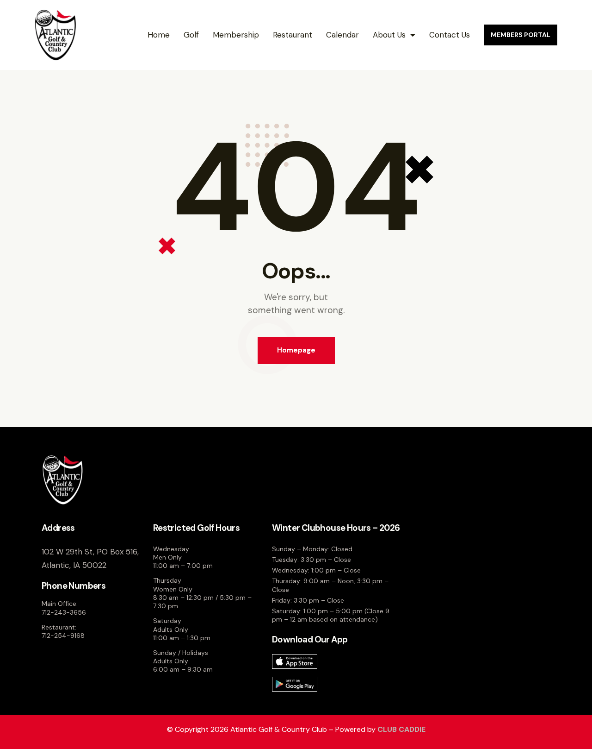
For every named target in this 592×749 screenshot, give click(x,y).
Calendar (342, 35)
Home (159, 35)
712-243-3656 (64, 612)
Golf (191, 35)
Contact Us (449, 35)
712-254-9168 (63, 635)
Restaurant (292, 35)
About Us (389, 35)
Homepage (296, 350)
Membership (236, 35)
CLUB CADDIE (401, 729)
